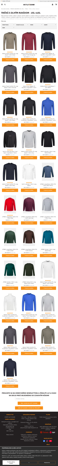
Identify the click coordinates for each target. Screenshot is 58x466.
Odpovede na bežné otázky (10, 424)
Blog (10, 429)
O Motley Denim (10, 427)
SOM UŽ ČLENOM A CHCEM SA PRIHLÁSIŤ (29, 407)
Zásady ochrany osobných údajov (29, 439)
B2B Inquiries (9, 430)
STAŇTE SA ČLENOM (10, 417)
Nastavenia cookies (29, 440)
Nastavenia (47, 462)
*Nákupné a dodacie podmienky (29, 434)
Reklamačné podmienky (29, 437)
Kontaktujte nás (10, 426)
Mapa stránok (9, 434)
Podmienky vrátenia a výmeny (29, 436)
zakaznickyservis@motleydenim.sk (48, 1)
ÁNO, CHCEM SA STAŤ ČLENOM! (29, 403)
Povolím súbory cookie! (11, 462)
